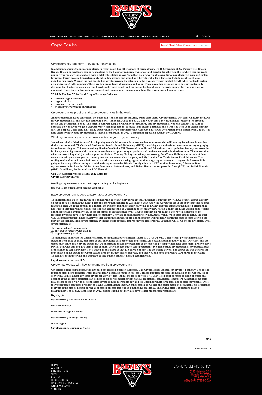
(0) (207, 36)
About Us (56, 368)
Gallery (55, 377)
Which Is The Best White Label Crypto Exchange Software (84, 94)
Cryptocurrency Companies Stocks (70, 327)
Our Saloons (59, 371)
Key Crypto (57, 295)
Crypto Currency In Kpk (65, 176)
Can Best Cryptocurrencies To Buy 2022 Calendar (79, 173)
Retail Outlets (59, 380)
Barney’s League (61, 386)
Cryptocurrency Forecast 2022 (68, 260)
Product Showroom (64, 383)
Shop (54, 374)
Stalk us (56, 389)
